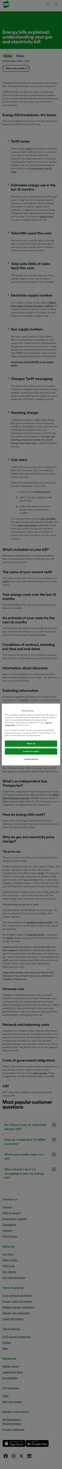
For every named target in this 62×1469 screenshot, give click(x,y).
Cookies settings (31, 759)
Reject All (31, 743)
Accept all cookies (31, 751)
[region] (31, 734)
